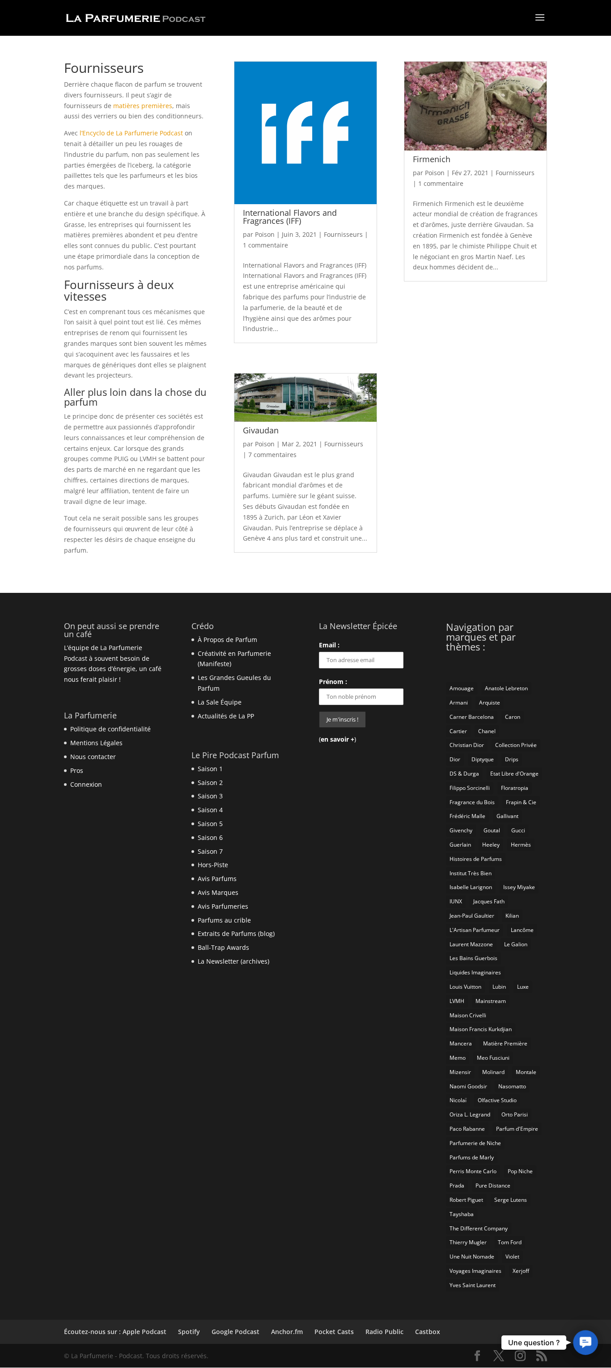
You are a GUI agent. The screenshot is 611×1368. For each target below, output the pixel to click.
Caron (512, 717)
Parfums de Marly (472, 1157)
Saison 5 (210, 823)
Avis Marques (218, 892)
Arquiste (489, 702)
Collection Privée (516, 745)
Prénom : (333, 681)
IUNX (456, 901)
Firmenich (431, 159)
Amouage (462, 688)
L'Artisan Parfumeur (475, 930)
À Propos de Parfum (227, 639)
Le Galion (515, 944)
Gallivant (507, 816)
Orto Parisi (514, 1114)
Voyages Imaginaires (475, 1271)
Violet (512, 1256)
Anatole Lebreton (506, 688)
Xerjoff (521, 1271)
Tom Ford (510, 1242)
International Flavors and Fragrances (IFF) (290, 216)
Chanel (487, 731)
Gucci (518, 830)
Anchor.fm (287, 1331)
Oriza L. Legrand (470, 1114)
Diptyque (482, 759)
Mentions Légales (96, 743)
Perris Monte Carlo (473, 1171)
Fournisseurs (343, 234)
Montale (526, 1072)
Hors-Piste (213, 864)
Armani (459, 702)
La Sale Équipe (220, 702)
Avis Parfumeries (223, 906)
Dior (455, 759)
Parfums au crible (224, 920)
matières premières (142, 105)
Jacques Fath (489, 901)
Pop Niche (520, 1171)
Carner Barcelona (472, 717)
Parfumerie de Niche (475, 1143)
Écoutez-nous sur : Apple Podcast (115, 1331)
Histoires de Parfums (476, 859)
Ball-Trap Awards (223, 947)
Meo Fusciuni (493, 1058)
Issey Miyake (519, 887)
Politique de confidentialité (110, 729)
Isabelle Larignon (471, 887)
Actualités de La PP (226, 716)
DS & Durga (464, 773)
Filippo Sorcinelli (470, 788)
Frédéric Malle (467, 816)
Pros (76, 770)
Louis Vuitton (465, 986)
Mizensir (460, 1072)
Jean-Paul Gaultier (472, 915)
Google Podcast (235, 1331)
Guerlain (460, 844)
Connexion (86, 784)
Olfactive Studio (497, 1100)
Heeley (491, 844)
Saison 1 (210, 768)
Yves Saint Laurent (473, 1285)
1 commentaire (265, 245)
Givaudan (261, 430)
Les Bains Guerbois (473, 958)
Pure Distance (492, 1185)
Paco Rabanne (467, 1129)
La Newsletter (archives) (233, 961)
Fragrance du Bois (472, 802)
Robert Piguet (466, 1200)
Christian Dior (467, 745)
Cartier (458, 731)
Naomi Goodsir (468, 1086)
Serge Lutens (510, 1200)
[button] (585, 1342)
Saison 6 (210, 837)
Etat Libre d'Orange (514, 773)
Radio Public (384, 1331)
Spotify (189, 1331)
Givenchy (461, 830)
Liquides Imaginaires (475, 972)
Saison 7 (210, 851)
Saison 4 (210, 810)
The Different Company (479, 1228)
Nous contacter (93, 756)
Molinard (493, 1072)
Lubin (499, 986)
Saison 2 (210, 782)
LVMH (457, 1001)
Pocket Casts (334, 1331)
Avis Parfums (217, 878)
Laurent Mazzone (471, 944)
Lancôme (522, 930)
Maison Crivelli (468, 1015)
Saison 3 (210, 796)
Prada (457, 1185)
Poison (265, 234)
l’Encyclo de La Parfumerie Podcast (131, 133)
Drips (511, 759)
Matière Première (505, 1043)
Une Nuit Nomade (472, 1256)
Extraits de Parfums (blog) (236, 933)
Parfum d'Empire (517, 1129)
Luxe (523, 986)
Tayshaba (462, 1214)
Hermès (521, 844)
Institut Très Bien (471, 873)
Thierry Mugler (468, 1242)
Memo (458, 1058)
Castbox (427, 1331)
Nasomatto (512, 1086)
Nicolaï (458, 1100)
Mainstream (490, 1001)
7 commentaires (272, 454)
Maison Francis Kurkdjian (481, 1029)
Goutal (492, 830)
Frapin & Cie (521, 802)
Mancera (461, 1043)
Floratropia (514, 788)
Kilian (512, 915)
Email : (329, 645)
